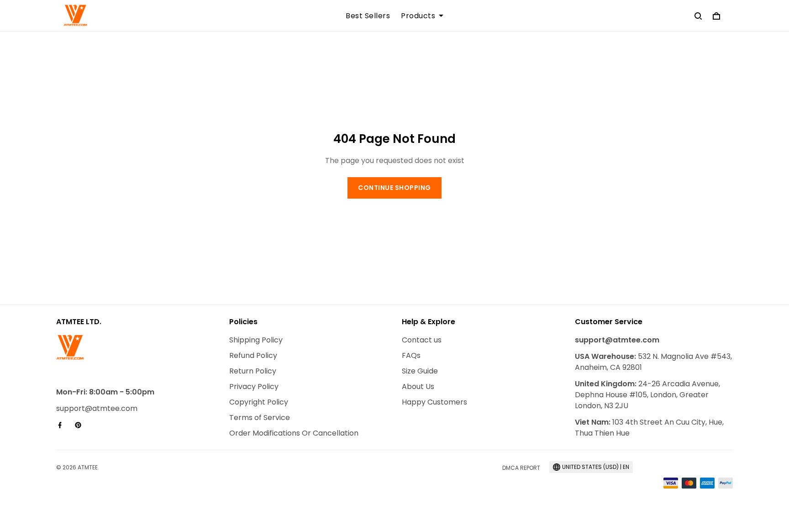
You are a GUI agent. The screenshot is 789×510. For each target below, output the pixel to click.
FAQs (411, 355)
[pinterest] (80, 425)
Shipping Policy (256, 340)
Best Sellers (368, 16)
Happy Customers (434, 402)
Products (418, 16)
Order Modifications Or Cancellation (293, 433)
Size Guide (420, 371)
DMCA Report (521, 468)
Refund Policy (253, 355)
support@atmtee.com (96, 408)
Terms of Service (259, 417)
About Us (418, 386)
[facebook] (62, 425)
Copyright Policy (258, 402)
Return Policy (252, 371)
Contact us (422, 340)
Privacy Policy (254, 386)
